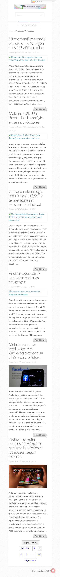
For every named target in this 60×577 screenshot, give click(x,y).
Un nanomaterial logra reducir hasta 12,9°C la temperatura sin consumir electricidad (26, 198)
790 (39, 554)
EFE (19, 461)
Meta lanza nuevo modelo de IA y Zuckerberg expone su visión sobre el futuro (26, 351)
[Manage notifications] (53, 570)
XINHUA (21, 52)
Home (11, 31)
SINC (19, 209)
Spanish (38, 2)
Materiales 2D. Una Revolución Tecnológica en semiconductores (26, 117)
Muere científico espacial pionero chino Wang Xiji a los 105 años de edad (27, 43)
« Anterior (25, 548)
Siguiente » (30, 560)
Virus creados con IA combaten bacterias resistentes (24, 277)
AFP (19, 362)
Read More (40, 109)
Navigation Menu (29, 25)
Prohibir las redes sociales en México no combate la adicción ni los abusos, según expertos (25, 448)
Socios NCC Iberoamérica (27, 126)
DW (18, 286)
